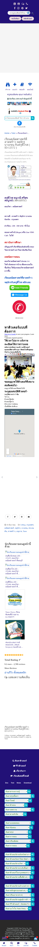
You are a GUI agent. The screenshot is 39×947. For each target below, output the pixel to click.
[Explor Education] (8, 84)
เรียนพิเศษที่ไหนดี (21, 776)
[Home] (15, 3)
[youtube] (19, 3)
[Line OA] (23, 3)
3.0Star (23, 525)
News (19, 783)
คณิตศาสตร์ (9, 528)
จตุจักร (17, 528)
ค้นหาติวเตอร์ (20, 761)
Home (6, 133)
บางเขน (25, 528)
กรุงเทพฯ (30, 525)
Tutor (13, 133)
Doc (6, 783)
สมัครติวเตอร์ (28, 18)
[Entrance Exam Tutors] (22, 84)
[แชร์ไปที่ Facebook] (7, 517)
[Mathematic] (14, 84)
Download (28, 783)
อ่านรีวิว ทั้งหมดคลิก (15, 672)
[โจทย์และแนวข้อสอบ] (36, 939)
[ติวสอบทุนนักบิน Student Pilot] (20, 113)
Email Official (15, 934)
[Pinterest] (22, 8)
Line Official (26, 934)
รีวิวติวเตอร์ (20, 766)
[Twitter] (26, 8)
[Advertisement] (19, 47)
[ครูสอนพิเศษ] (20, 105)
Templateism (9, 932)
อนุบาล (19, 531)
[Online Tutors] (30, 84)
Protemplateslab (20, 932)
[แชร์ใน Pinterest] (21, 517)
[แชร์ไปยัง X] (15, 517)
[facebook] (14, 8)
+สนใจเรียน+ (15, 18)
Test (12, 783)
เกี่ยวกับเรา (21, 771)
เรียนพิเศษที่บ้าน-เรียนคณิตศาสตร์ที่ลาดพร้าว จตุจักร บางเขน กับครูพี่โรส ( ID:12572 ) (19, 936)
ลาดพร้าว (11, 531)
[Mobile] (27, 3)
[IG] (18, 8)
